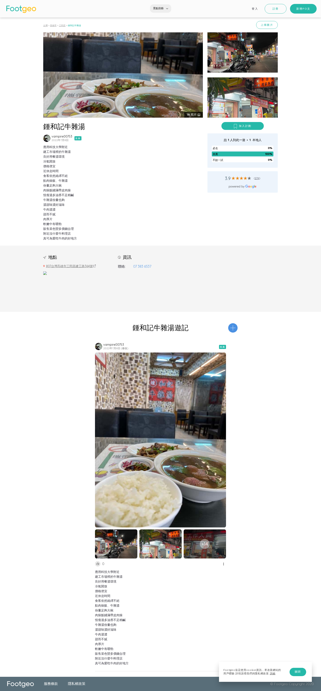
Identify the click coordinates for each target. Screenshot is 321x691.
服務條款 (51, 683)
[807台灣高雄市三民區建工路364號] (45, 272)
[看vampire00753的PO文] (46, 138)
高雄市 (53, 25)
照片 (192, 115)
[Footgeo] (21, 9)
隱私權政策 (76, 683)
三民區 (62, 25)
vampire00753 (62, 136)
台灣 (45, 25)
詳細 (272, 673)
